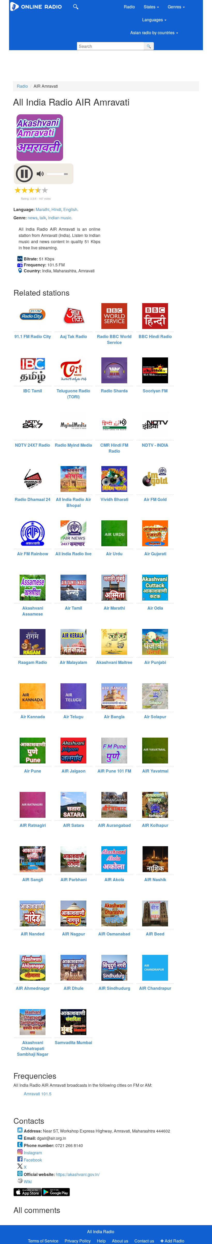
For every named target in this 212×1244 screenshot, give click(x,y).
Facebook (33, 1160)
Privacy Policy (78, 1241)
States (150, 7)
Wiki (28, 1182)
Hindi (56, 209)
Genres (175, 7)
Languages (153, 20)
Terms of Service (43, 1241)
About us (120, 1241)
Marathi (42, 209)
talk (43, 218)
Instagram (33, 1153)
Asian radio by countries (153, 32)
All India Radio (100, 1231)
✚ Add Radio (172, 1241)
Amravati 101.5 (37, 1094)
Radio (129, 7)
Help (101, 1241)
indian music (59, 218)
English (70, 209)
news (32, 218)
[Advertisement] (99, 66)
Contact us (144, 1241)
